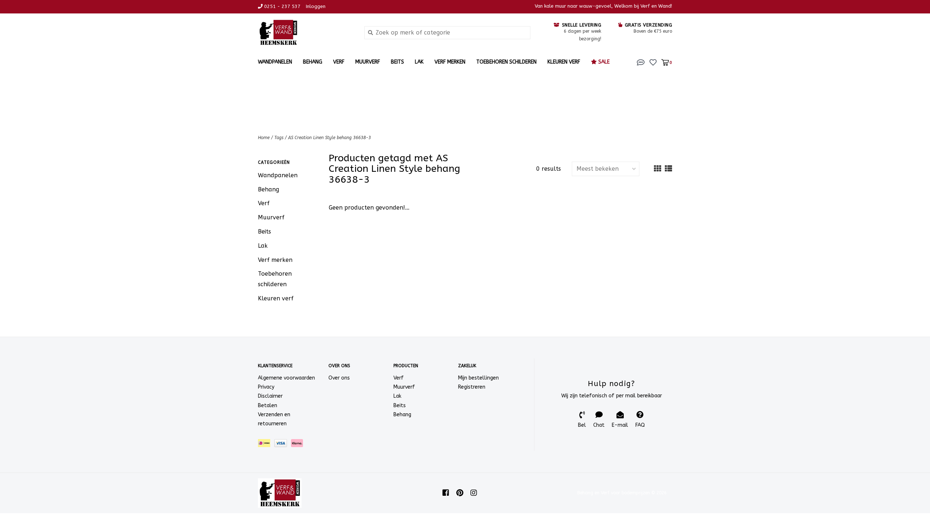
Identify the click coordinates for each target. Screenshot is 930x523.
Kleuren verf (563, 62)
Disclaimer (270, 396)
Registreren (471, 387)
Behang (312, 62)
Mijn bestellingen (478, 378)
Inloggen (316, 6)
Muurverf (367, 62)
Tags (278, 137)
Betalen (267, 405)
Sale (603, 62)
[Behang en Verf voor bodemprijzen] (305, 32)
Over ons (339, 378)
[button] (641, 61)
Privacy (266, 387)
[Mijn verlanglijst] (653, 61)
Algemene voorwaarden (286, 378)
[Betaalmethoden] (266, 445)
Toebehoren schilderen (506, 62)
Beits (397, 62)
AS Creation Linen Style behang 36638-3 (329, 137)
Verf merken (449, 62)
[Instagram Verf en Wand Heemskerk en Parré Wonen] (474, 492)
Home (264, 137)
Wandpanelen (275, 62)
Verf (338, 62)
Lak (419, 62)
